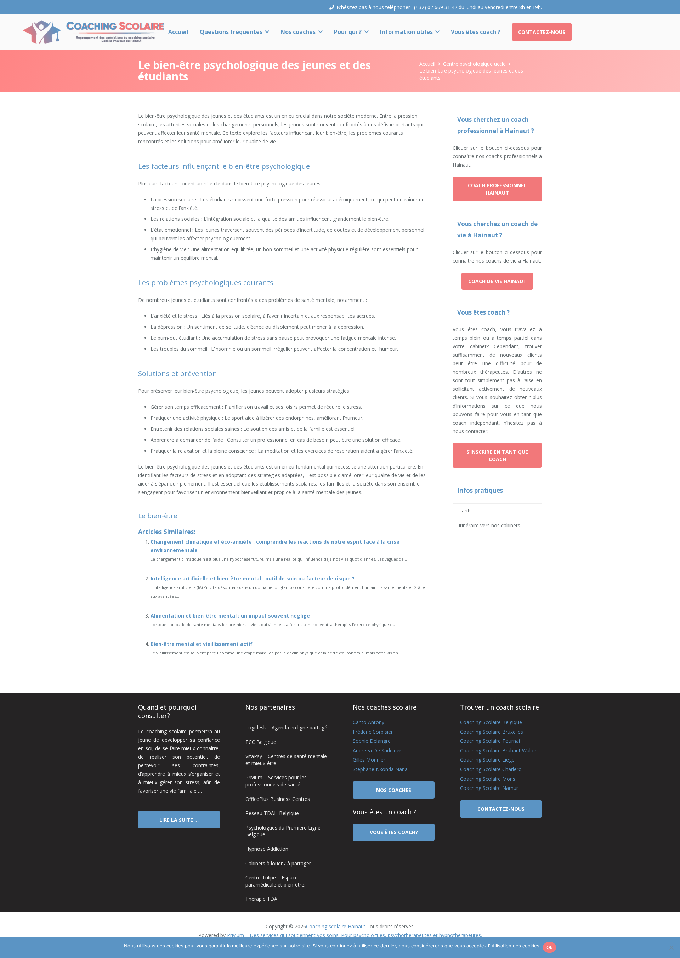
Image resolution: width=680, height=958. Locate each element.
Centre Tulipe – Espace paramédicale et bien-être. (275, 881)
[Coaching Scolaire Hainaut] (94, 32)
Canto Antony (368, 722)
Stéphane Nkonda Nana (380, 769)
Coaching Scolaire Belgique (491, 722)
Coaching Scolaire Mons (487, 778)
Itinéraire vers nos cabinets (489, 525)
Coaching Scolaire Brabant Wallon (499, 750)
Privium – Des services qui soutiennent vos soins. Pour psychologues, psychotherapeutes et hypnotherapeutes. (354, 935)
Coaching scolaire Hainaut (336, 926)
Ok (549, 947)
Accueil (427, 64)
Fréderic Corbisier (373, 731)
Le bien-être (157, 515)
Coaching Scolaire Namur (489, 788)
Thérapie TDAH (263, 898)
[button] (266, 32)
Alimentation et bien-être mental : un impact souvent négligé (230, 615)
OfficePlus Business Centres (277, 799)
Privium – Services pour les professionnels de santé (276, 781)
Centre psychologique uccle (474, 64)
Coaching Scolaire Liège (487, 759)
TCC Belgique (260, 742)
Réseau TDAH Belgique (272, 813)
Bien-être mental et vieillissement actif (202, 644)
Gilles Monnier (369, 759)
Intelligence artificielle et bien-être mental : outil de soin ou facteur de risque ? (253, 578)
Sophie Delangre (372, 741)
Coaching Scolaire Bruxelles (491, 731)
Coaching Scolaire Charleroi (491, 769)
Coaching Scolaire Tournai (490, 741)
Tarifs (465, 510)
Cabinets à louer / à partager (278, 863)
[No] (671, 947)
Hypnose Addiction (266, 848)
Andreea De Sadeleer (377, 750)
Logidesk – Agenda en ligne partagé (286, 727)
